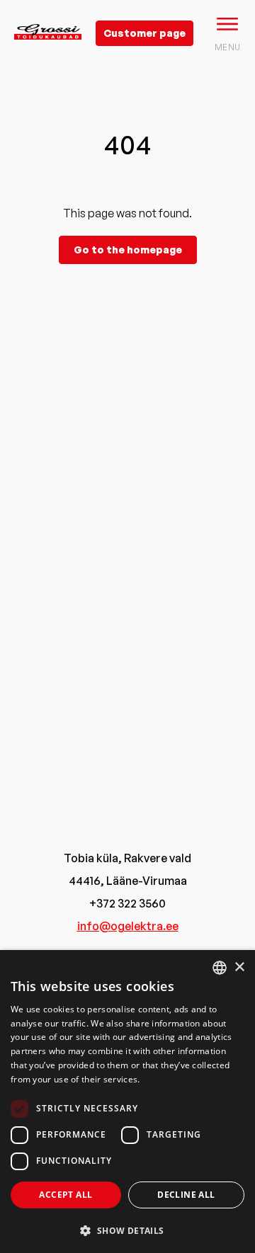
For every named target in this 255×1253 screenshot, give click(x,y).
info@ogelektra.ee (127, 926)
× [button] (239, 967)
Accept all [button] (65, 1195)
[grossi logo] (47, 54)
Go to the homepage (128, 250)
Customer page (144, 33)
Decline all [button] (186, 1195)
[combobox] (219, 968)
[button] (127, 1230)
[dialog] (127, 1101)
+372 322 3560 (127, 903)
